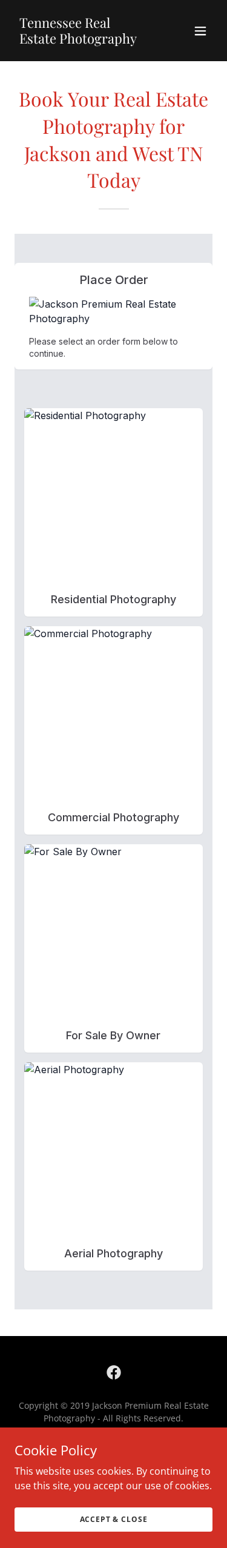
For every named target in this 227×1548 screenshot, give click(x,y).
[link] (83, 40)
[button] (200, 31)
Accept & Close (114, 1519)
